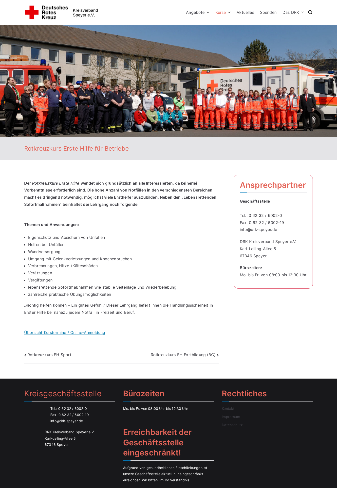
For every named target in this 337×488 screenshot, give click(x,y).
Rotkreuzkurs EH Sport (49, 354)
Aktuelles (245, 12)
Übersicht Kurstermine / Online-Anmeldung (64, 332)
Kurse (220, 12)
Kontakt (228, 408)
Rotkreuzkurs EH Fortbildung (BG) (183, 354)
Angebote (195, 12)
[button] (207, 12)
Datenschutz (232, 425)
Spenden (268, 12)
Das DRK (290, 12)
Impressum (231, 417)
